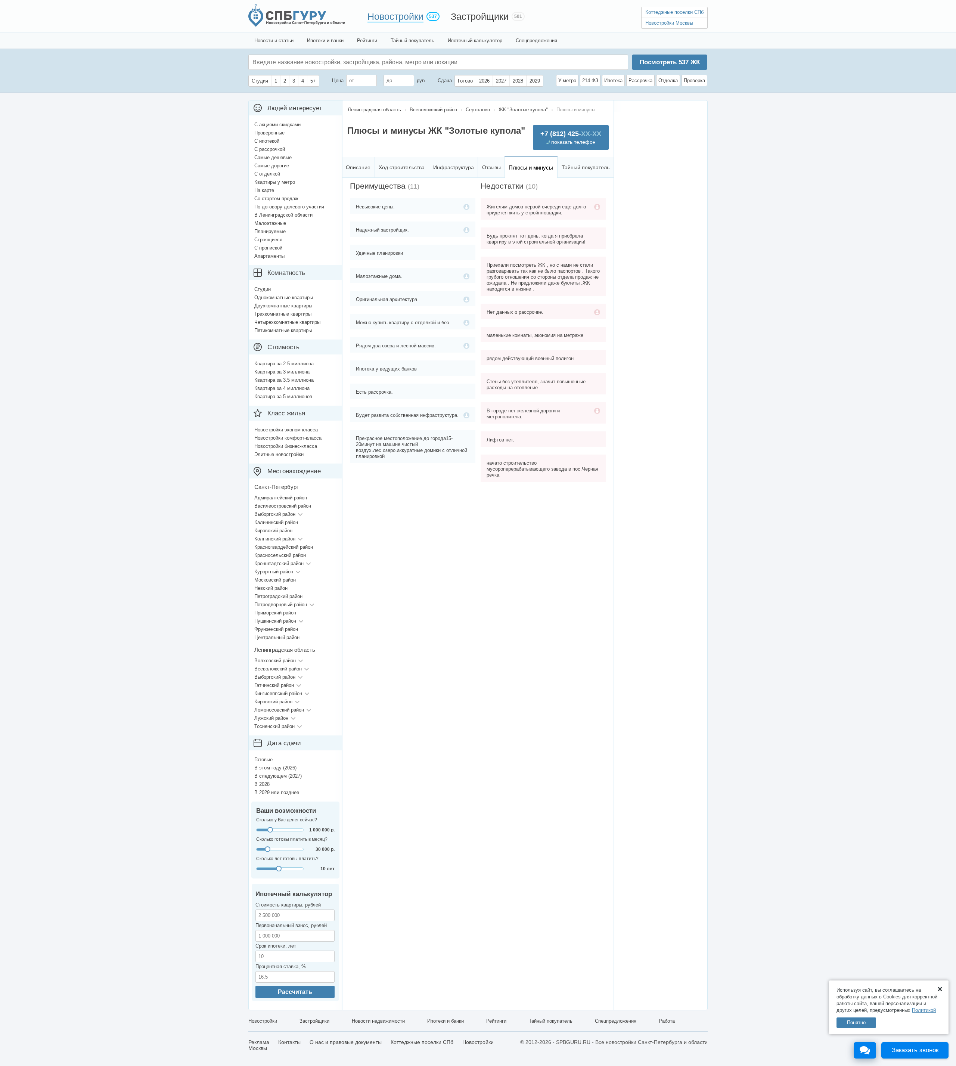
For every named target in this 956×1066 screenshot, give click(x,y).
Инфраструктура (453, 167)
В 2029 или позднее (276, 792)
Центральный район (276, 637)
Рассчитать (295, 992)
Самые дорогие (271, 165)
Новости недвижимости (378, 1021)
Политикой (924, 1010)
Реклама (258, 1042)
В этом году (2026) (275, 768)
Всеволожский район (278, 669)
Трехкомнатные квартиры (282, 314)
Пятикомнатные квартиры (283, 330)
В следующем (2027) (278, 776)
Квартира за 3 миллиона (282, 372)
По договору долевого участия (289, 207)
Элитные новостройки (279, 454)
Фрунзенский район (276, 629)
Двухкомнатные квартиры (283, 306)
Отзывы (491, 167)
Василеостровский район (282, 506)
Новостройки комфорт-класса (288, 438)
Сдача (445, 80)
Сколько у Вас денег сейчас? (286, 819)
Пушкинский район (275, 621)
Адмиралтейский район (280, 498)
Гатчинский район (274, 685)
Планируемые (270, 231)
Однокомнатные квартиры (283, 297)
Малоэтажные (270, 223)
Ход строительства (402, 167)
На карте (264, 190)
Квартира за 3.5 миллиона (284, 380)
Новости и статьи (274, 40)
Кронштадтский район (279, 563)
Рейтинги (367, 40)
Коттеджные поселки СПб (674, 12)
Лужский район (271, 718)
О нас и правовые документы (346, 1042)
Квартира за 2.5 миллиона (284, 363)
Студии (262, 289)
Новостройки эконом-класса (286, 430)
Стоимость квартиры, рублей (288, 905)
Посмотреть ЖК (670, 62)
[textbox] (364, 62)
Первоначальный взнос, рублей (291, 925)
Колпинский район (274, 539)
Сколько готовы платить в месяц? (292, 839)
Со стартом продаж (276, 198)
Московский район (275, 580)
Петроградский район (278, 596)
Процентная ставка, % (280, 966)
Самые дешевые (273, 157)
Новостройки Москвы (669, 23)
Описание (358, 167)
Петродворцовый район (280, 604)
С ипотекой (266, 141)
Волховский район (275, 660)
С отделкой (267, 174)
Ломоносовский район (279, 710)
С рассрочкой (269, 149)
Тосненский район (274, 726)
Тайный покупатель (412, 40)
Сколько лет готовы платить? (287, 858)
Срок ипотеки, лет (275, 946)
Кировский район (273, 530)
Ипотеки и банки (325, 40)
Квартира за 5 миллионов (283, 396)
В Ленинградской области (283, 215)
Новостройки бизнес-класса (285, 446)
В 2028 (262, 784)
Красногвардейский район (283, 547)
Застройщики (480, 16)
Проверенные (269, 133)
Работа (667, 1021)
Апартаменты (269, 256)
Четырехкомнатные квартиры (287, 322)
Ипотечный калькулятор (475, 40)
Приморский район (275, 613)
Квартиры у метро (274, 182)
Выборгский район (274, 514)
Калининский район (276, 522)
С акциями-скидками (277, 124)
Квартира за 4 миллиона (282, 388)
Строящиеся (268, 239)
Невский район (271, 588)
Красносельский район (280, 555)
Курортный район (273, 571)
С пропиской (268, 248)
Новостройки (395, 16)
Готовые (263, 759)
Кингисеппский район (278, 693)
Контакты (289, 1042)
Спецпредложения (536, 40)
